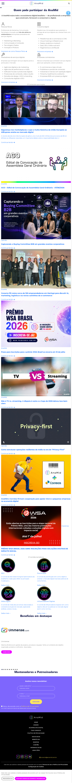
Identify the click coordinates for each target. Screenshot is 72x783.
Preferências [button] (8, 778)
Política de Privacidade (30, 706)
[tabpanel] (36, 637)
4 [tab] (7, 669)
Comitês (36, 745)
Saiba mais (6, 652)
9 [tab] (17, 669)
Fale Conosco (36, 730)
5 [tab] (9, 669)
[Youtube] (26, 756)
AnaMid (36, 725)
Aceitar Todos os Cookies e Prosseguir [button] (30, 778)
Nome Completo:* (25, 686)
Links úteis (36, 750)
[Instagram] (22, 756)
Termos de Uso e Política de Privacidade (55, 764)
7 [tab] (13, 669)
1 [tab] (0, 7)
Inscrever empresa (44, 51)
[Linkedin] (30, 756)
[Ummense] (36, 629)
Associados (36, 736)
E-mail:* (22, 693)
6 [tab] (11, 669)
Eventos (36, 742)
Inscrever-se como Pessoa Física (13, 51)
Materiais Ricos (35, 747)
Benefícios (36, 739)
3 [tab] (5, 669)
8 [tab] (15, 669)
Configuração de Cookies (36, 766)
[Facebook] (18, 756)
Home (36, 722)
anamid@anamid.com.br (49, 757)
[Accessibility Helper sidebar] (68, 13)
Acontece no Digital (36, 727)
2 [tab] (3, 669)
